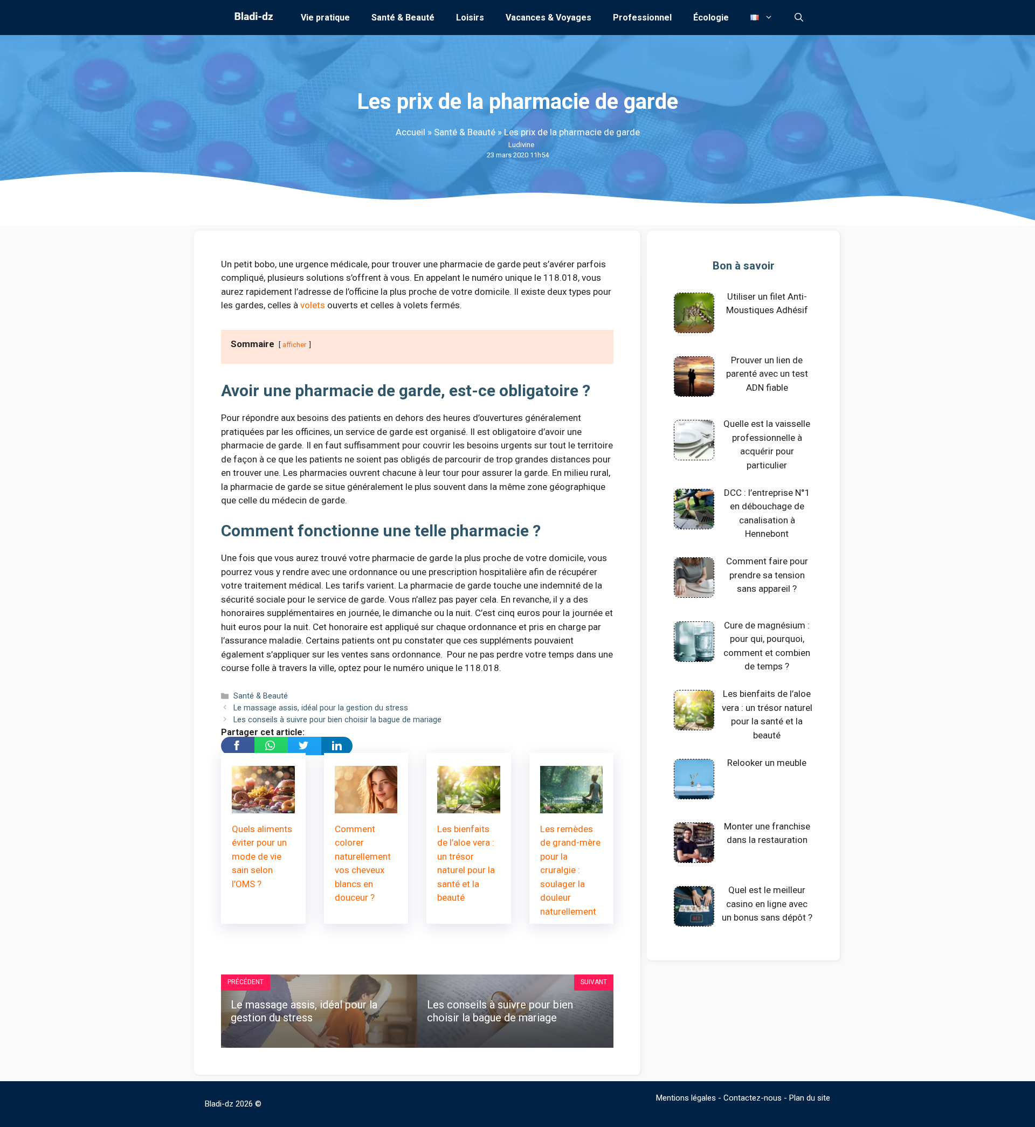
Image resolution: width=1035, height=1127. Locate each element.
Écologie (711, 17)
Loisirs (470, 17)
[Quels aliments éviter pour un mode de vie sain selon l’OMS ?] (263, 805)
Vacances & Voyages (548, 17)
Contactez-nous (752, 1098)
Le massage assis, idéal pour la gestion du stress (320, 708)
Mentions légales (686, 1098)
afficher (294, 344)
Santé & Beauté (402, 17)
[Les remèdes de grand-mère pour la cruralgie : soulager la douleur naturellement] (571, 805)
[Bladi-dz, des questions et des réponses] (252, 17)
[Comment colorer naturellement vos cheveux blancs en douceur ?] (366, 805)
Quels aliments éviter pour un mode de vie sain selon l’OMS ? (262, 856)
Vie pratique (325, 17)
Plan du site (809, 1098)
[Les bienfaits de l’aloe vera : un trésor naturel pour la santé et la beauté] (468, 805)
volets (312, 305)
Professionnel (642, 17)
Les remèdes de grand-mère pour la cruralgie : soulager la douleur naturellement (570, 870)
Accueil (410, 132)
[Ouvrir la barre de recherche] (799, 17)
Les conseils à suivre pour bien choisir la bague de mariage (337, 719)
